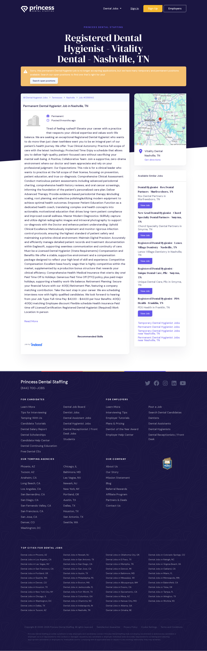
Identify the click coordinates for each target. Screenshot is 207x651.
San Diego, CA (29, 500)
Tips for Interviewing (34, 412)
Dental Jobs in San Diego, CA (77, 564)
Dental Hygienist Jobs (77, 423)
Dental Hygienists (159, 429)
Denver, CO (28, 522)
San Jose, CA (29, 517)
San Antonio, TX (73, 517)
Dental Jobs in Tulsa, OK (160, 587)
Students (69, 439)
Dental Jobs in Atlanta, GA (119, 605)
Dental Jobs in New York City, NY (37, 591)
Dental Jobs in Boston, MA (76, 582)
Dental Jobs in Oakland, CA (162, 568)
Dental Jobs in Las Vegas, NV (35, 564)
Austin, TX (69, 500)
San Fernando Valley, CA (36, 505)
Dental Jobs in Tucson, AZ (33, 610)
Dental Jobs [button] (111, 8)
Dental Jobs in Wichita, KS (162, 601)
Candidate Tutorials (33, 423)
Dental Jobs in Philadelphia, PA (78, 577)
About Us (112, 466)
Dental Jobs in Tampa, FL (161, 591)
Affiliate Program (116, 494)
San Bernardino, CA (33, 494)
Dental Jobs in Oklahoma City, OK (122, 554)
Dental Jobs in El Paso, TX (118, 559)
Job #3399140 (86, 97)
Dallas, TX (69, 505)
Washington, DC (31, 528)
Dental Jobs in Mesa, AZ (118, 596)
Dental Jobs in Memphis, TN (120, 564)
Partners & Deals (116, 500)
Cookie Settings (149, 627)
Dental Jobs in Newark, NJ (76, 554)
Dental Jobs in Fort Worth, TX (78, 591)
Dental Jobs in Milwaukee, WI (120, 577)
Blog (108, 483)
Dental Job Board (74, 407)
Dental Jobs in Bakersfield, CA (163, 582)
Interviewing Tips (116, 412)
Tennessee (57, 97)
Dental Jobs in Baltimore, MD (120, 573)
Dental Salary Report (34, 429)
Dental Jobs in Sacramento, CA (121, 591)
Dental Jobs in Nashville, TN (76, 610)
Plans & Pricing (115, 423)
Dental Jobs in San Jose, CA (77, 568)
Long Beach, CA (30, 483)
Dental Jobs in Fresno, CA (118, 587)
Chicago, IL (70, 466)
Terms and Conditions (172, 627)
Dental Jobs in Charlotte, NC (77, 601)
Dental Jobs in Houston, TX (34, 587)
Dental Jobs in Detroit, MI (118, 568)
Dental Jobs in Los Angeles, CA (36, 559)
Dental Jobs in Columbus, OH (77, 596)
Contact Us (113, 505)
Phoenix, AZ (28, 466)
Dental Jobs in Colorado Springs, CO (167, 554)
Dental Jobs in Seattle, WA (34, 577)
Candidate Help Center (35, 440)
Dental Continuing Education (39, 446)
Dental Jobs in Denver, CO (34, 582)
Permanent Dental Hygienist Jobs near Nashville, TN (159, 339)
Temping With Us (31, 418)
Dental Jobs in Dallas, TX (33, 605)
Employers (175, 8)
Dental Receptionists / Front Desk (166, 437)
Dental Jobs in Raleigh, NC (161, 559)
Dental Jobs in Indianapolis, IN (78, 605)
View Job (145, 205)
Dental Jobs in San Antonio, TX (78, 559)
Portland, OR (71, 494)
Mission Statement (118, 478)
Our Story (112, 472)
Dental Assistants (160, 423)
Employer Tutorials (117, 418)
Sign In (134, 8)
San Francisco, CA (32, 511)
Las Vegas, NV (72, 478)
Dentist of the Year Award (122, 429)
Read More (31, 321)
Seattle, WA (70, 522)
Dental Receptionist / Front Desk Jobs (80, 431)
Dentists (154, 418)
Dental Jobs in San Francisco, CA (37, 568)
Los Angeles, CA (31, 489)
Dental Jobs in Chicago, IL (33, 596)
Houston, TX (71, 511)
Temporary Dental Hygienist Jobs (159, 323)
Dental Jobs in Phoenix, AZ (34, 554)
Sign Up (153, 8)
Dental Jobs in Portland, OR (34, 573)
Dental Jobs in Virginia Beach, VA (165, 564)
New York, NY (71, 489)
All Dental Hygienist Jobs (35, 97)
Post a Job (155, 407)
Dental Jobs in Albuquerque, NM (122, 582)
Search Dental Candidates (165, 412)
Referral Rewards (116, 489)
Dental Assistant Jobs (77, 418)
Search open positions (44, 80)
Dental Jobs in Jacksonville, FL (78, 587)
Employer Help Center (120, 435)
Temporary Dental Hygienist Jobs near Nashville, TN (159, 332)
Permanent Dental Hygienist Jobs (159, 327)
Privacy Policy (130, 627)
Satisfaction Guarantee (108, 627)
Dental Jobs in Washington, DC (36, 601)
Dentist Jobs (71, 412)
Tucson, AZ (27, 472)
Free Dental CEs (31, 451)
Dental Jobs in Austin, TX (75, 573)
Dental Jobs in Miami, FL (160, 573)
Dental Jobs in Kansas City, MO (121, 601)
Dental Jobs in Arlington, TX (162, 596)
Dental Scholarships (33, 435)
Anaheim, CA (29, 478)
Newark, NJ (70, 483)
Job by (27, 344)
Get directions (153, 159)
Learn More (28, 407)
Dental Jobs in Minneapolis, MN (164, 577)
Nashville (70, 97)
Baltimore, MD (72, 472)
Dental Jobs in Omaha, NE (119, 610)
